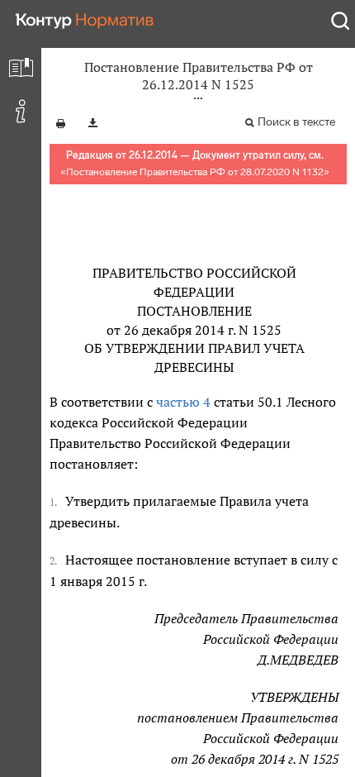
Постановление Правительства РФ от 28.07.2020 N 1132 (195, 172)
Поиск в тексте (296, 122)
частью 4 (183, 401)
